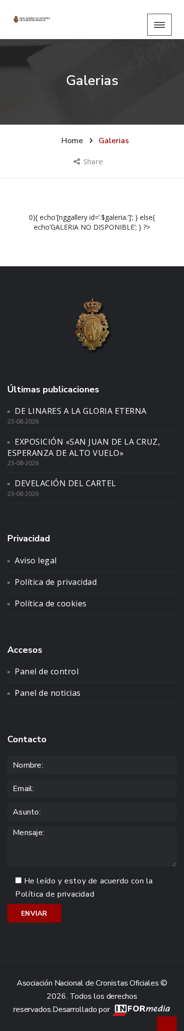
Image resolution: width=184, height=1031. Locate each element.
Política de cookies (51, 603)
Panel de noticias (48, 692)
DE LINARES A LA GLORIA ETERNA (81, 411)
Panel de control (47, 671)
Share (94, 161)
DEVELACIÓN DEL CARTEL (65, 483)
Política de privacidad (56, 582)
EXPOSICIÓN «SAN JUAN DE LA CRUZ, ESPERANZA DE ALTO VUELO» (83, 447)
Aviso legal (36, 560)
